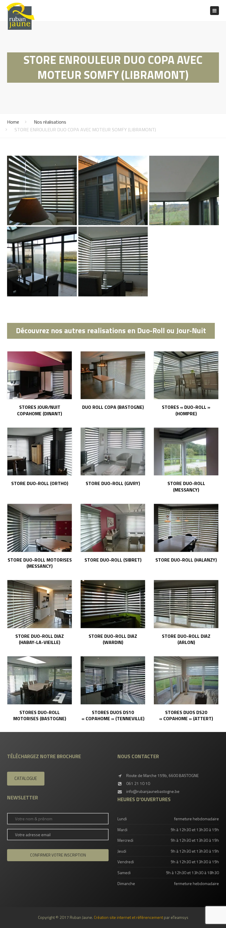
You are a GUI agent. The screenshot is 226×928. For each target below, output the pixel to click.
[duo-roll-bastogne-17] (42, 190)
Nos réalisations (50, 121)
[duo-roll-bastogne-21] (113, 261)
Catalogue (25, 778)
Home (13, 121)
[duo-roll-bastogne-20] (42, 261)
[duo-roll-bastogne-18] (113, 190)
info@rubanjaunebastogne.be (153, 791)
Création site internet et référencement (128, 917)
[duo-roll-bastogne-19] (184, 190)
